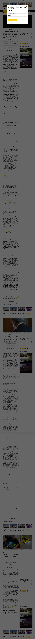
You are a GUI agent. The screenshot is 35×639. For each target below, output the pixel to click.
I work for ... (10, 15)
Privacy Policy (10, 22)
